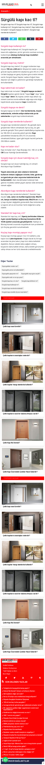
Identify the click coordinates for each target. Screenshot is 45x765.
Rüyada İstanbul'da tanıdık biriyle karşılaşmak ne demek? (23, 735)
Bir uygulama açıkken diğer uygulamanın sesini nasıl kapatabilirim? (21, 709)
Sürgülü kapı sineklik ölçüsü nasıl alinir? (15, 292)
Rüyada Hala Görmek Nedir (12, 729)
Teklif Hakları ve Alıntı (10, 671)
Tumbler (30, 38)
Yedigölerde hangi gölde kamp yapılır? (16, 688)
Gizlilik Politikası (8, 665)
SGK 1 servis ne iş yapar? (12, 715)
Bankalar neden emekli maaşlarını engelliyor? (18, 732)
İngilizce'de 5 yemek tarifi (12, 741)
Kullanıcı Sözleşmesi (10, 668)
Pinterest (39, 38)
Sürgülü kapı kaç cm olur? (10, 281)
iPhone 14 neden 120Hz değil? (13, 755)
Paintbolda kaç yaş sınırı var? (13, 726)
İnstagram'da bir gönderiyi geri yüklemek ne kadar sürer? (22, 705)
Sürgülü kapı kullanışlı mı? (10, 285)
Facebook (4, 38)
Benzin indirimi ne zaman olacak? (14, 721)
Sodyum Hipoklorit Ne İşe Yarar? (14, 738)
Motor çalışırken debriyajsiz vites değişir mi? (18, 752)
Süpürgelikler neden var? (10, 266)
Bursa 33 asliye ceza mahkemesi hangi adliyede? (20, 696)
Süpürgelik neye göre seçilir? (30, 274)
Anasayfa (4, 11)
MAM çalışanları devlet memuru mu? (15, 724)
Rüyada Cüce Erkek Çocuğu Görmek (15, 718)
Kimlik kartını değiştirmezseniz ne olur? (16, 712)
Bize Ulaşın (6, 674)
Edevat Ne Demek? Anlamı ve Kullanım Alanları (19, 691)
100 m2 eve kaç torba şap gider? (14, 702)
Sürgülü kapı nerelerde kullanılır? (12, 288)
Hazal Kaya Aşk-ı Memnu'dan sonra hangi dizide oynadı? (22, 743)
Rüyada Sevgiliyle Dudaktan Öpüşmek (16, 699)
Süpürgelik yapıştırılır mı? (10, 274)
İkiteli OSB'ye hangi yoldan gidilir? (14, 746)
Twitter (13, 38)
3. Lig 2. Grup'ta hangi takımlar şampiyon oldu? (19, 749)
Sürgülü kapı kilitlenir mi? (30, 281)
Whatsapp (22, 38)
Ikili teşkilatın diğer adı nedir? (13, 694)
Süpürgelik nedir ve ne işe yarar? (12, 277)
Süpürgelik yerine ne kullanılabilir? (13, 270)
